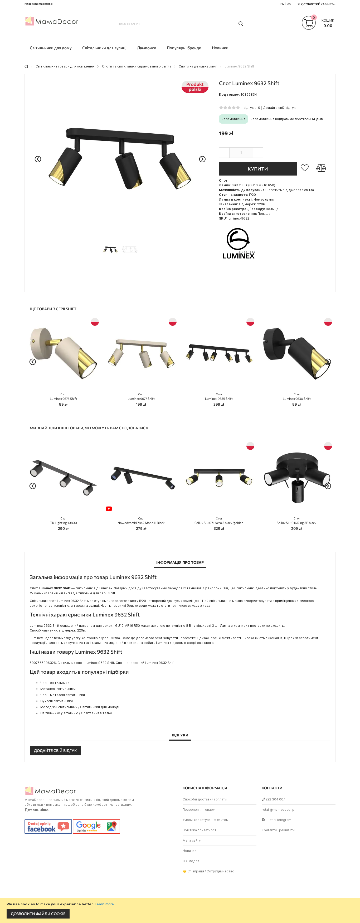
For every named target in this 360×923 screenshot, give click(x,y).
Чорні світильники (54, 683)
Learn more (104, 904)
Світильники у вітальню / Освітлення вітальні (76, 713)
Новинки (189, 851)
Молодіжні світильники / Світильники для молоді (79, 707)
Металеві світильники (58, 689)
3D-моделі (191, 861)
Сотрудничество (220, 871)
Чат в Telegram (279, 820)
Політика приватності (200, 830)
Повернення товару (199, 810)
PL (282, 3)
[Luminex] (239, 262)
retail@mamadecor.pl (278, 810)
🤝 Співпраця (193, 871)
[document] (181, 910)
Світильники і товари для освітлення (65, 66)
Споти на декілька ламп (198, 66)
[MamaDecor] (52, 22)
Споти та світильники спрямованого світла (136, 66)
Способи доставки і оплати (205, 799)
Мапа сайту (192, 840)
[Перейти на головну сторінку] (26, 66)
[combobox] (180, 23)
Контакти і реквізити (278, 830)
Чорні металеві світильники (62, 695)
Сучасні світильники (56, 701)
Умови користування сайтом (205, 820)
